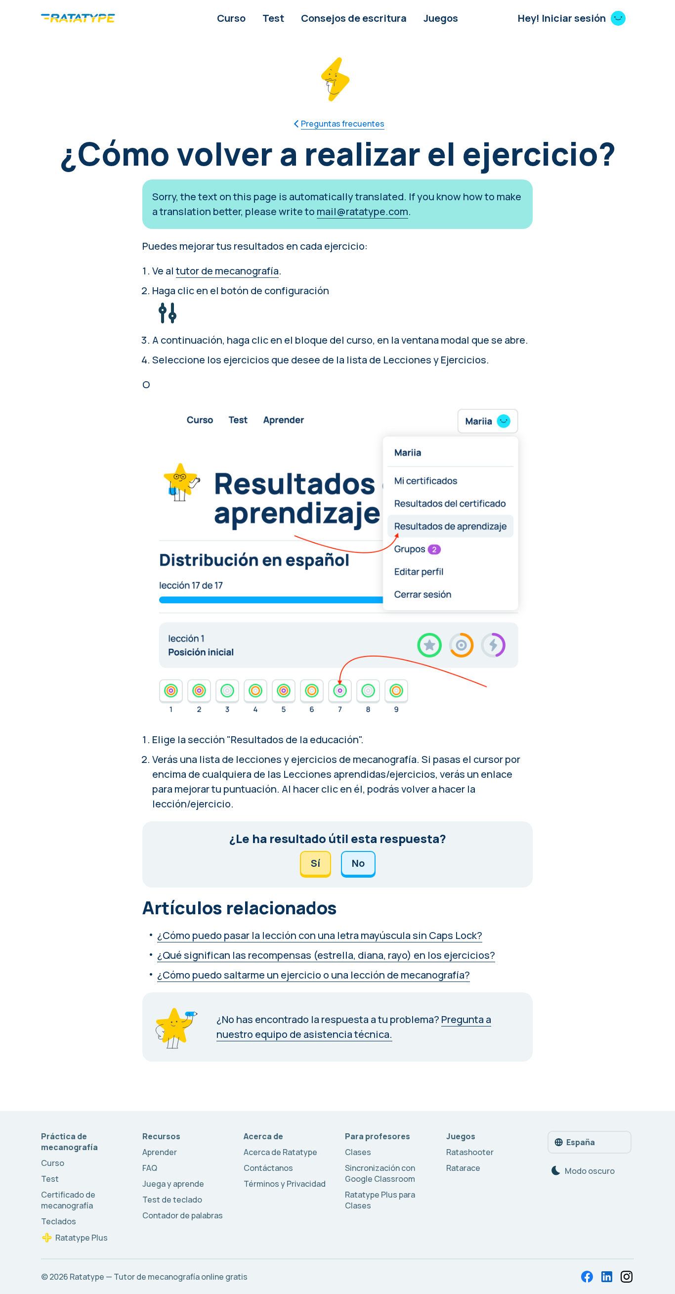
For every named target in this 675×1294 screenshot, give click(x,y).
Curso (231, 18)
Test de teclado (172, 1199)
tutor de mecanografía (227, 270)
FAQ (149, 1167)
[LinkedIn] (606, 1276)
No (358, 863)
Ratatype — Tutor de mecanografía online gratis (159, 1276)
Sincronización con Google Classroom (380, 1173)
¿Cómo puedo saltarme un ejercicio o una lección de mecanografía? (313, 975)
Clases (358, 1152)
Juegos (440, 18)
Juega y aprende (173, 1183)
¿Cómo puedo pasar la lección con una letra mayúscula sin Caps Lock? (319, 935)
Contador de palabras (182, 1215)
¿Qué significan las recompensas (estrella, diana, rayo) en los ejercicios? (326, 955)
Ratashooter (470, 1152)
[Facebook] (587, 1276)
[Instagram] (626, 1276)
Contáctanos (268, 1167)
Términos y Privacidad (285, 1183)
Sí (315, 863)
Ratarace (463, 1167)
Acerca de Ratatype (280, 1152)
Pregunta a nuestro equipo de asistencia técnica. (353, 1027)
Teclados (58, 1221)
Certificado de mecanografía (68, 1200)
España (580, 1142)
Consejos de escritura (354, 18)
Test (273, 18)
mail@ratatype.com (362, 211)
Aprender (159, 1152)
